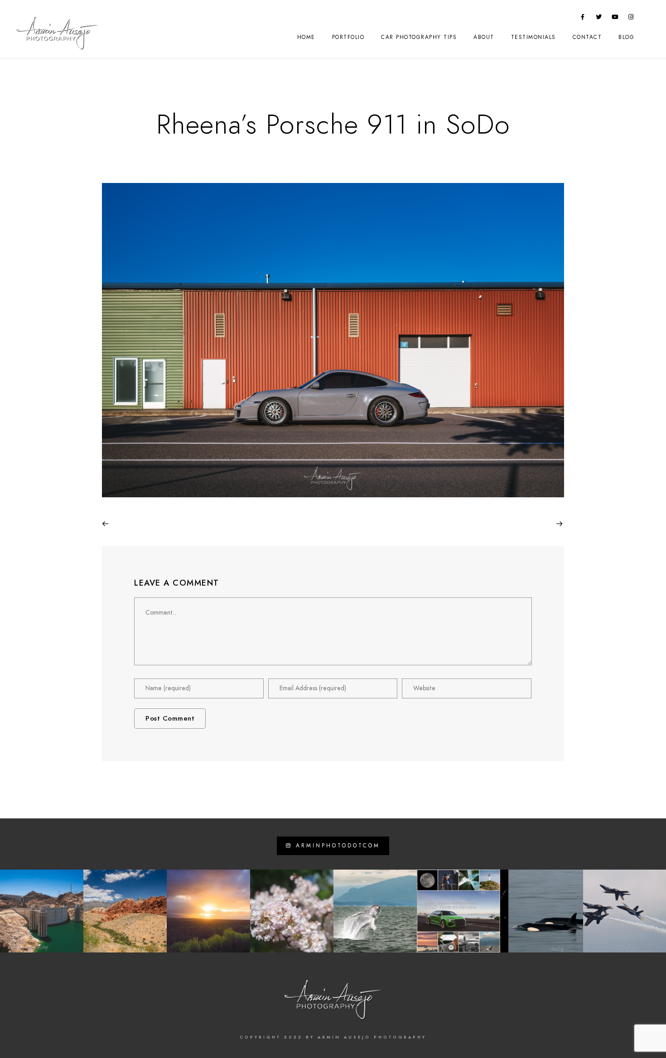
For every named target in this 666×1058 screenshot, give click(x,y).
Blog (626, 37)
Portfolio (348, 37)
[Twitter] (598, 18)
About (483, 37)
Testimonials (533, 37)
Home (306, 37)
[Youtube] (615, 18)
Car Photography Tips (419, 37)
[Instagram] (631, 18)
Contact (587, 37)
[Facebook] (583, 18)
